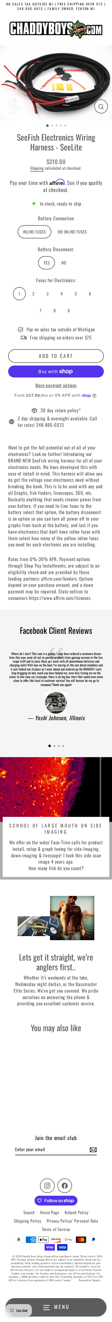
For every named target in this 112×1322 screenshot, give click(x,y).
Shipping (37, 168)
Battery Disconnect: (56, 249)
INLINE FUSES (34, 232)
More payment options (56, 385)
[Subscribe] (92, 1149)
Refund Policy (77, 1212)
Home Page (49, 1212)
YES (46, 263)
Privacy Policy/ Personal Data (72, 1221)
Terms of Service (56, 1229)
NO (63, 263)
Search (29, 1212)
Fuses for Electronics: (56, 280)
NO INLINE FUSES (72, 232)
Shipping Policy (27, 1221)
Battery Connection (56, 218)
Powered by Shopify (90, 1280)
